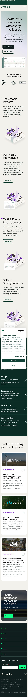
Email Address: (5, 664)
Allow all (13, 360)
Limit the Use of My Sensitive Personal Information (12, 687)
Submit (22, 667)
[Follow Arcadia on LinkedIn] (25, 674)
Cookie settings (5, 679)
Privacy (3, 682)
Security (9, 682)
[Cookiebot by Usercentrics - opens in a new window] (18, 330)
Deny (13, 365)
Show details (18, 356)
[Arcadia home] (6, 674)
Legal (15, 682)
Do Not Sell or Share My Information (11, 684)
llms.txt (3, 691)
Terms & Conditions (17, 679)
